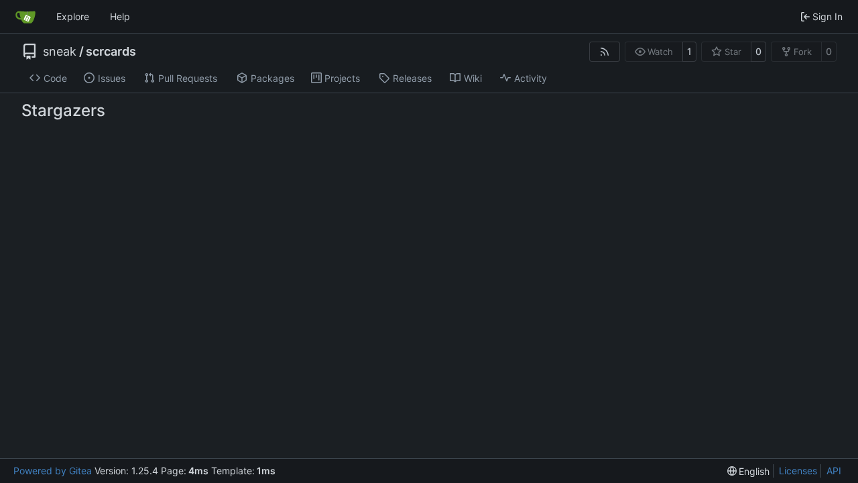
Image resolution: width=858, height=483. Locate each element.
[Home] (25, 17)
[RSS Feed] (604, 52)
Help (120, 16)
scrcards (111, 51)
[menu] (748, 471)
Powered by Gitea (52, 470)
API (833, 470)
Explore (72, 16)
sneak (59, 51)
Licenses (798, 470)
